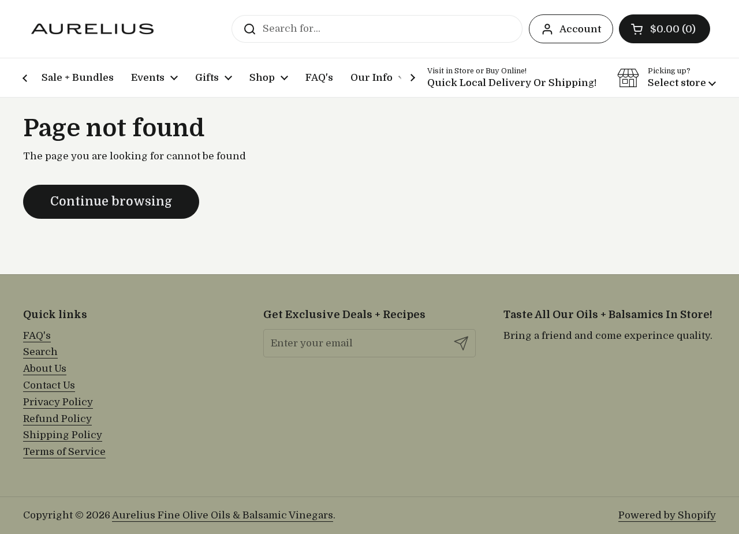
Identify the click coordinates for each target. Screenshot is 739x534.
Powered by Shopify (667, 515)
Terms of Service (64, 451)
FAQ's (37, 335)
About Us (44, 368)
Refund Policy (57, 418)
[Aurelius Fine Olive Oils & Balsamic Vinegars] (92, 29)
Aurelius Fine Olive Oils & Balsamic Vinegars (222, 515)
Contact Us (49, 385)
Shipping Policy (62, 435)
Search (40, 351)
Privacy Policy (58, 402)
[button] (664, 28)
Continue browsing (111, 201)
